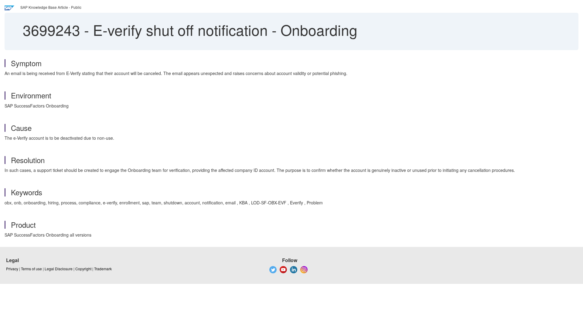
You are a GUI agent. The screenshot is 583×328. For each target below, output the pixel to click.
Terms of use (31, 268)
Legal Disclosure (59, 268)
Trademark (103, 268)
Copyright (83, 268)
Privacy (12, 268)
